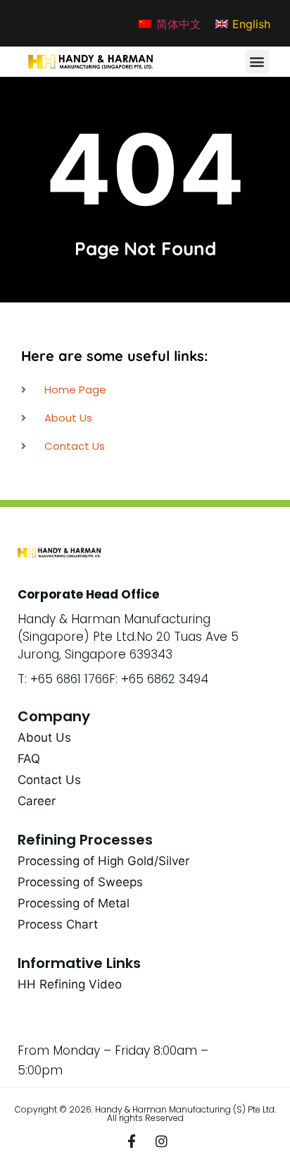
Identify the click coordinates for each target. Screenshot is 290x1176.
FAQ (29, 759)
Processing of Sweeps (80, 882)
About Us (44, 737)
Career (37, 801)
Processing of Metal (74, 903)
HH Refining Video (70, 984)
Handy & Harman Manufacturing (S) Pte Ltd (185, 1109)
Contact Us (49, 780)
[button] (257, 61)
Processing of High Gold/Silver (103, 861)
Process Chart (58, 924)
